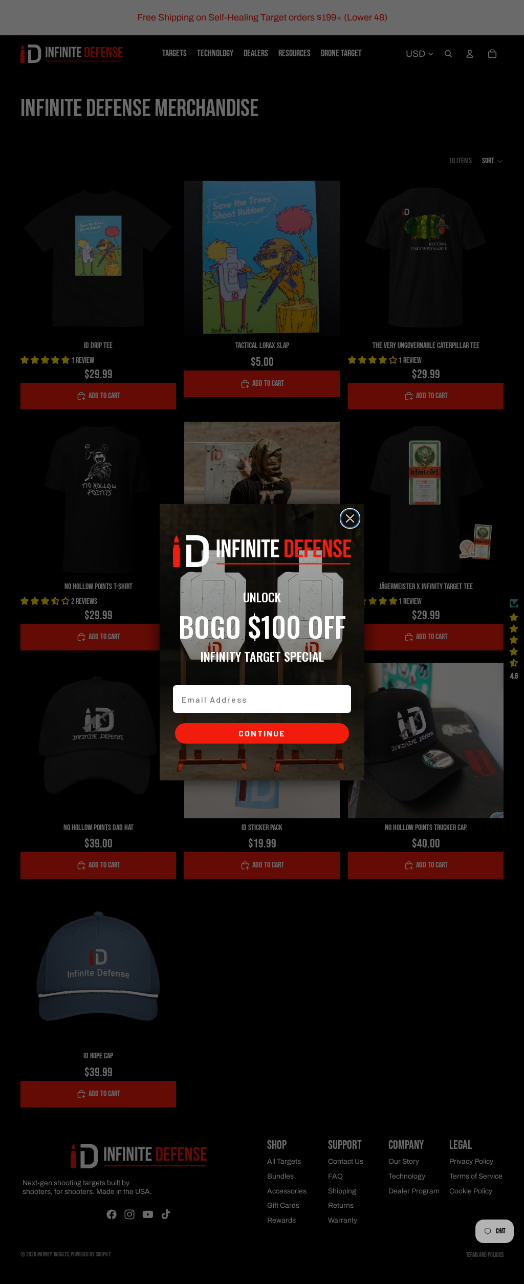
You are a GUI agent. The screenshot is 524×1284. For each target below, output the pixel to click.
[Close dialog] (350, 518)
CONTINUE (262, 733)
